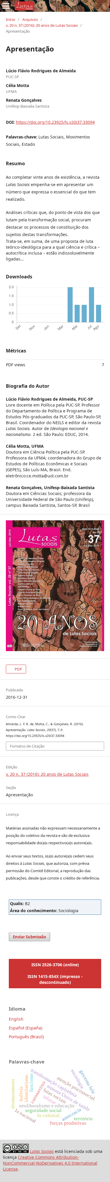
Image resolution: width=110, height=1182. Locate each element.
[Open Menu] (6, 6)
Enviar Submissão (29, 936)
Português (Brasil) (26, 1036)
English (16, 1019)
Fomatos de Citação (27, 746)
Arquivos (30, 19)
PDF (18, 669)
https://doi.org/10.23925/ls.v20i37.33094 (55, 122)
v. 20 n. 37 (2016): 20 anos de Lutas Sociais (42, 25)
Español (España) (25, 1028)
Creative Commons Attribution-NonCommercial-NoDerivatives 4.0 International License (50, 1163)
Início (10, 19)
